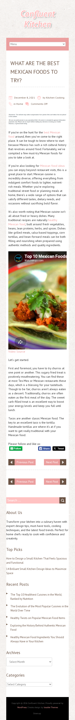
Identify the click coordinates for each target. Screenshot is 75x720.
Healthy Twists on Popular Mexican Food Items (37, 618)
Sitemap (37, 713)
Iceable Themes (51, 707)
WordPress (22, 707)
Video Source (16, 351)
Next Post (52, 462)
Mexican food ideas (52, 166)
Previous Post (25, 462)
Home (19, 103)
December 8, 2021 (24, 97)
